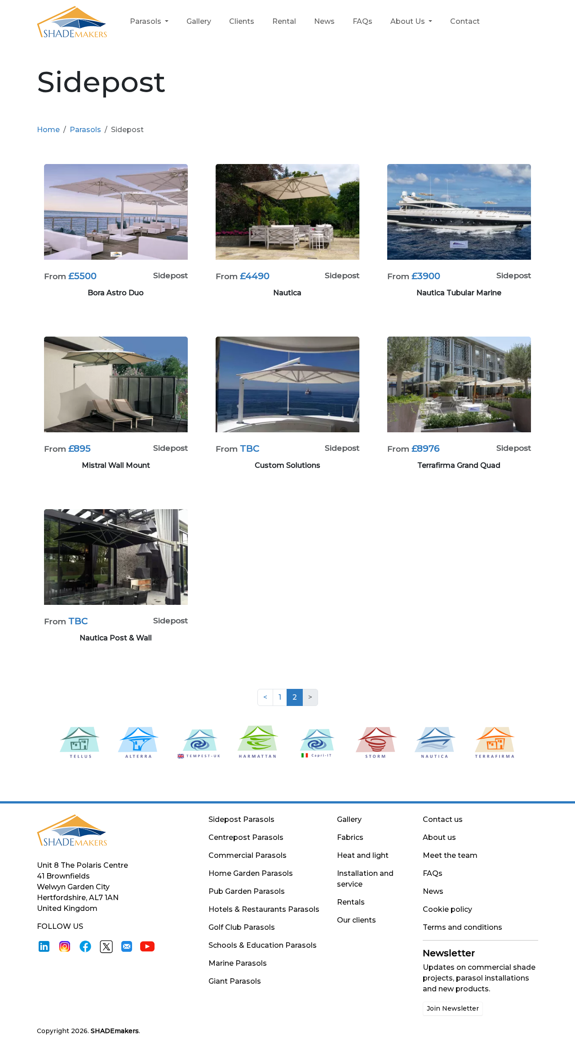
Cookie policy (447, 909)
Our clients (356, 920)
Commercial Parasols (247, 855)
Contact (465, 21)
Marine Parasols (237, 963)
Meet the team (450, 855)
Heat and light (363, 855)
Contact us (443, 819)
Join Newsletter (453, 1008)
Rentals (351, 902)
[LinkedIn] (44, 946)
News (324, 21)
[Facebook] (85, 946)
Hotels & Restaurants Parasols (263, 909)
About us (439, 837)
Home (48, 129)
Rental (284, 21)
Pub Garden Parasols (246, 891)
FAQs (362, 21)
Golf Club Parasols (241, 927)
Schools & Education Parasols (262, 945)
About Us (408, 21)
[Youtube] (147, 946)
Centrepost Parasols (245, 837)
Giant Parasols (234, 981)
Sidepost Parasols (241, 819)
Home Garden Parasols (250, 873)
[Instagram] (65, 946)
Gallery (198, 21)
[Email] (126, 946)
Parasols (146, 21)
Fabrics (350, 837)
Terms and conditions (462, 927)
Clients (241, 21)
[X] (106, 946)
